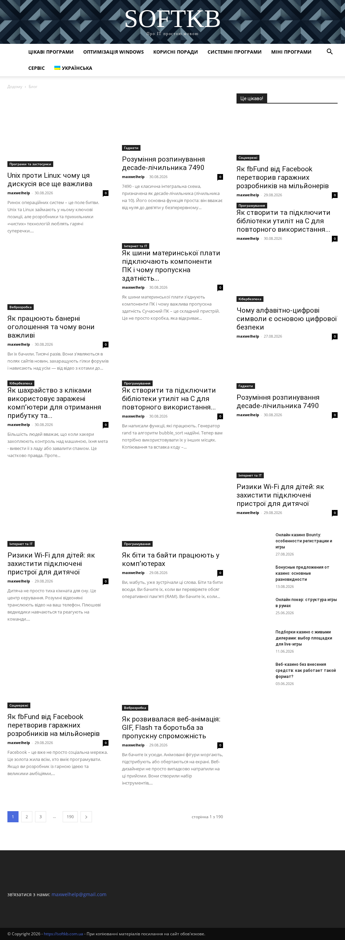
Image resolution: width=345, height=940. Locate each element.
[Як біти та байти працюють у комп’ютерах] (172, 510)
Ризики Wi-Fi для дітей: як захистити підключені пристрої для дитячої (51, 563)
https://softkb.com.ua (63, 934)
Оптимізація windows (113, 52)
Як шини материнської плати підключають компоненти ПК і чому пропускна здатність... (171, 265)
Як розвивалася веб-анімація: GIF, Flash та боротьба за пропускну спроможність (171, 727)
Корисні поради (175, 52)
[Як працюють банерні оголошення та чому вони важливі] (57, 279)
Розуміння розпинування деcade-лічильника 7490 (163, 163)
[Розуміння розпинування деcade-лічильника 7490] (172, 122)
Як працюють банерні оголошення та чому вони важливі (51, 326)
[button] (329, 52)
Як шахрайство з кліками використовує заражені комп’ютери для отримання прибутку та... (54, 403)
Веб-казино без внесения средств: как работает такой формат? (306, 670)
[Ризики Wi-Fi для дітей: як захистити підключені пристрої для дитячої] (57, 510)
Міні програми (291, 52)
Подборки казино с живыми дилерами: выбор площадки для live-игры (304, 638)
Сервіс (36, 68)
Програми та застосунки (30, 164)
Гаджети (131, 147)
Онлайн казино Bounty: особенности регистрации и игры (304, 541)
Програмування (137, 383)
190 (70, 817)
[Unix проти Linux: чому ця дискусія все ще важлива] (57, 130)
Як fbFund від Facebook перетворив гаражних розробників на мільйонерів (53, 725)
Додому (14, 86)
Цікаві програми (51, 52)
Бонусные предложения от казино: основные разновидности (303, 573)
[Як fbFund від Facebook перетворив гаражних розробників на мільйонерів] (57, 672)
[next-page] (86, 816)
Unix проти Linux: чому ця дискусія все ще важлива (49, 179)
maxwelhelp (18, 192)
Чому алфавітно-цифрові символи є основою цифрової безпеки (287, 318)
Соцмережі (18, 705)
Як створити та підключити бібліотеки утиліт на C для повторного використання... (169, 398)
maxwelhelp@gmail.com (79, 894)
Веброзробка (20, 307)
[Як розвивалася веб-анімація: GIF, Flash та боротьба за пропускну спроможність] (172, 674)
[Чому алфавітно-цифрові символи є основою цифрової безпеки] (287, 277)
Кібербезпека (20, 383)
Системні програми (235, 52)
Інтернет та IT (135, 246)
